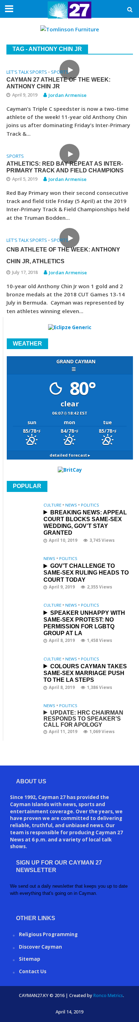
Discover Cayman (40, 947)
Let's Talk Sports (26, 72)
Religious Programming (48, 934)
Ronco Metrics (108, 995)
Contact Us (32, 971)
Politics (90, 505)
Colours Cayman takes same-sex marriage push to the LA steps (85, 673)
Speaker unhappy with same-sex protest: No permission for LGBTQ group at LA (84, 623)
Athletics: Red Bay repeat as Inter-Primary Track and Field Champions (65, 167)
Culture (52, 505)
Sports (59, 72)
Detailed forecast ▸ (70, 455)
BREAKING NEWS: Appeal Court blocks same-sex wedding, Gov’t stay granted (85, 522)
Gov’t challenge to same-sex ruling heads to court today (86, 572)
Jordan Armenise (67, 95)
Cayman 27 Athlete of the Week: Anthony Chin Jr (58, 83)
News (71, 505)
